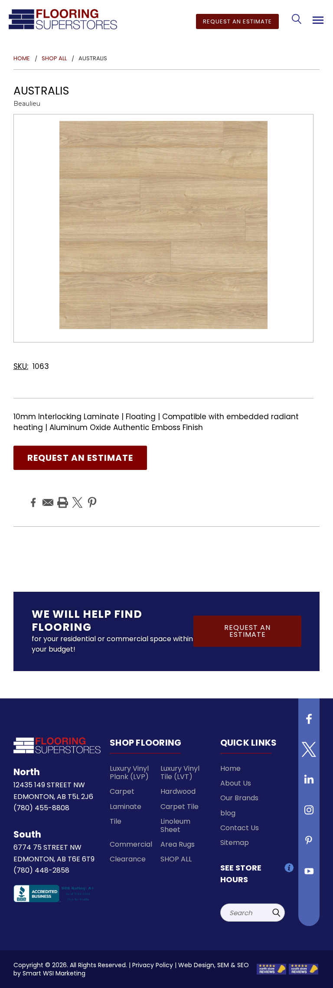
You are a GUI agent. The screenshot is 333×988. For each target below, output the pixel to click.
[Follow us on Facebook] (309, 722)
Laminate (125, 807)
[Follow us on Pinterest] (309, 843)
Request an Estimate (237, 21)
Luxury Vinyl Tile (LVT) (179, 772)
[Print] (61, 496)
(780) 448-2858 (41, 870)
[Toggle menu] (317, 18)
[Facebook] (32, 496)
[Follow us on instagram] (309, 813)
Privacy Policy (152, 965)
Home (230, 768)
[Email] (46, 496)
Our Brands (239, 798)
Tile (115, 821)
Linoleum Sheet (175, 825)
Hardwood (178, 791)
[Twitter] (76, 496)
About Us (235, 783)
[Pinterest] (91, 496)
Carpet (122, 791)
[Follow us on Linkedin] (309, 783)
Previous (315, 973)
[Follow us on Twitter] (309, 752)
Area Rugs (177, 844)
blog (227, 813)
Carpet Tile (179, 807)
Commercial (131, 844)
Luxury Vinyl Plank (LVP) (129, 772)
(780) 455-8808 (41, 808)
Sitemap (234, 843)
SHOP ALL (176, 859)
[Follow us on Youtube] (309, 874)
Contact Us (239, 828)
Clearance (128, 859)
